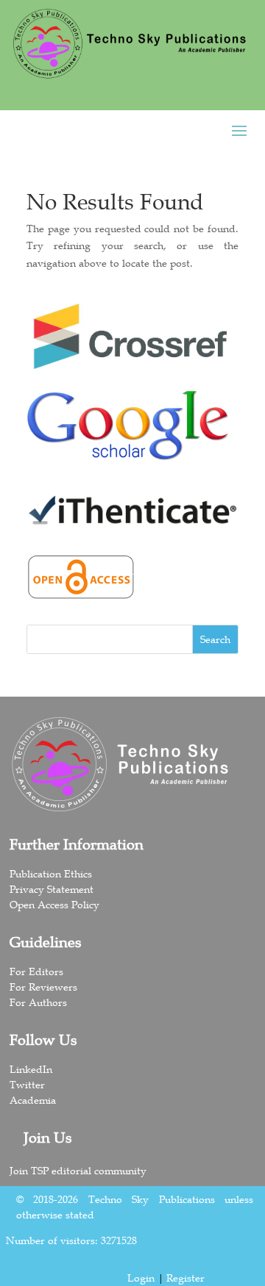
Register (185, 1278)
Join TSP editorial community (78, 1170)
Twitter (27, 1084)
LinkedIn (31, 1069)
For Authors (38, 1002)
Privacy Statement (51, 889)
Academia (33, 1100)
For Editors (36, 971)
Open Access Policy (54, 904)
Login (141, 1278)
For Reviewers (43, 987)
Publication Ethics (51, 873)
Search (215, 639)
